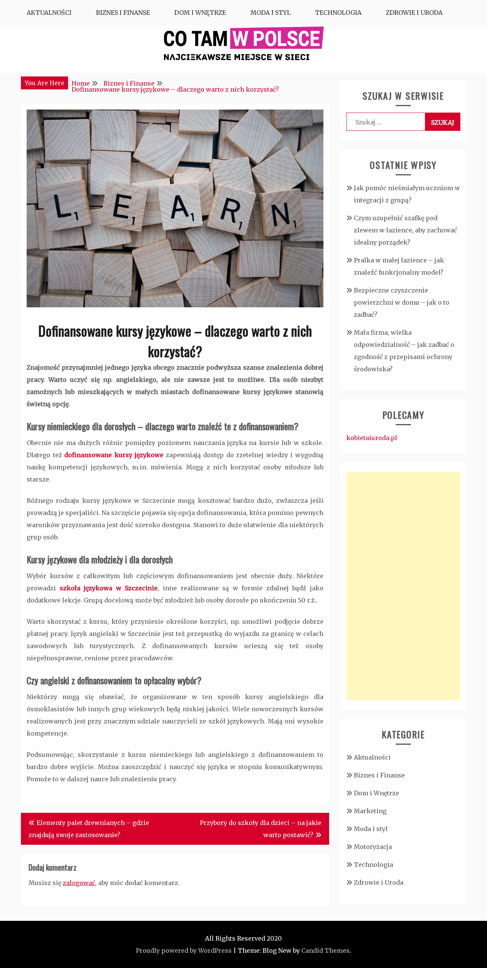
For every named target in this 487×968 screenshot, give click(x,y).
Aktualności (49, 12)
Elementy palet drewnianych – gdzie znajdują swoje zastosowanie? (89, 829)
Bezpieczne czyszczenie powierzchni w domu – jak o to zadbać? (401, 302)
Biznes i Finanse (123, 12)
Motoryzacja (373, 846)
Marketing (370, 811)
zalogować (79, 883)
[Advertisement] (403, 586)
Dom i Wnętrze (200, 12)
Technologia (338, 12)
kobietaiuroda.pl (371, 438)
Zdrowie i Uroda (414, 12)
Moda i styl (270, 12)
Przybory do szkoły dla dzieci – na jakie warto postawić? (260, 829)
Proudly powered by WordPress (184, 950)
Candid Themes (325, 950)
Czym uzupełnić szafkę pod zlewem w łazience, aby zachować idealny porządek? (405, 230)
